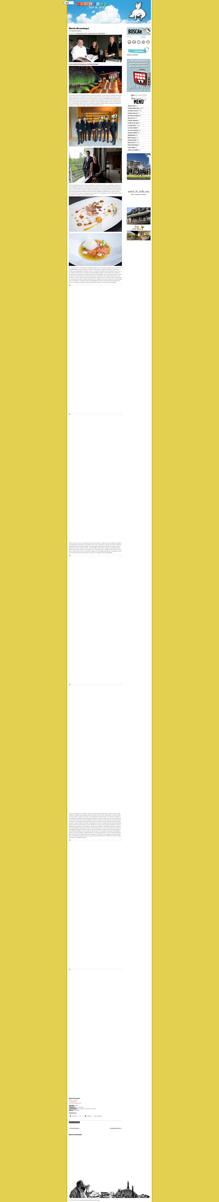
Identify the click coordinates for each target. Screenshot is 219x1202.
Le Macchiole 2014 (116, 1128)
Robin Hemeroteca (133, 145)
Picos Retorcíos (74, 1128)
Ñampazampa (101, 33)
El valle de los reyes (133, 123)
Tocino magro (131, 147)
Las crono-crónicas (133, 130)
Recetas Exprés (132, 140)
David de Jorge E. (76, 30)
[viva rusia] (139, 179)
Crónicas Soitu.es (132, 113)
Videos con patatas (133, 150)
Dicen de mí (131, 118)
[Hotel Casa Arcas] (139, 240)
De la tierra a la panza (133, 115)
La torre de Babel (132, 127)
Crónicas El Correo (92, 33)
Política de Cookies (95, 1200)
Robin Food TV (132, 142)
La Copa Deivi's (132, 125)
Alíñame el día (131, 105)
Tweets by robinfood (132, 54)
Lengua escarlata (132, 132)
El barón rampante (133, 120)
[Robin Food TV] (139, 91)
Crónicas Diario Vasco (81, 33)
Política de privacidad (85, 1200)
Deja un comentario (74, 1122)
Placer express (132, 137)
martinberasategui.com (75, 1103)
